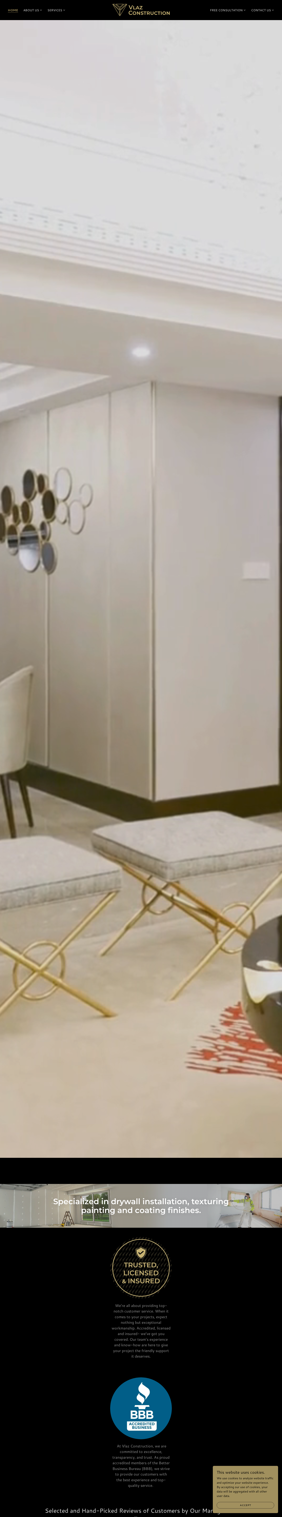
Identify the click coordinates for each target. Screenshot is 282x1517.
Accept (245, 1505)
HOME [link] (13, 10)
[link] (141, 10)
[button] (32, 10)
